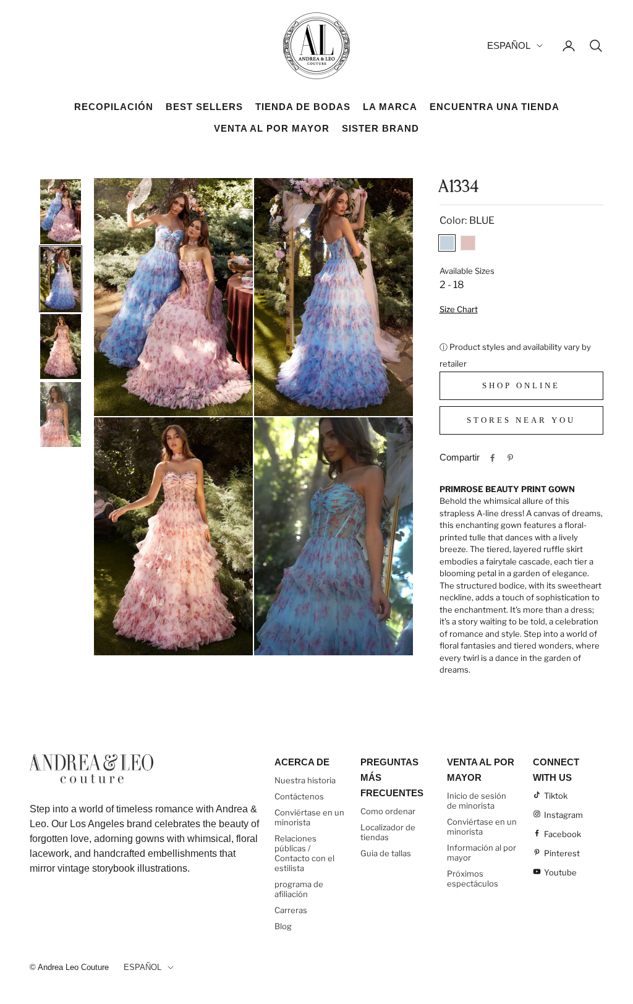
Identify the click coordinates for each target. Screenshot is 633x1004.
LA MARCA (390, 106)
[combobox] (522, 489)
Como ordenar (387, 811)
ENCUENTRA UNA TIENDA (494, 106)
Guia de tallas (385, 853)
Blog (283, 926)
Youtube (560, 872)
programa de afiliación (298, 889)
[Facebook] (492, 457)
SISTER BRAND (380, 128)
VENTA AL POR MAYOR (271, 128)
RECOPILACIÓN (113, 106)
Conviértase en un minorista (309, 817)
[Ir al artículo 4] (60, 414)
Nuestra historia (305, 780)
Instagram (563, 815)
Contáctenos (299, 796)
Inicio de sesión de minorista (476, 800)
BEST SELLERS (204, 106)
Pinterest (562, 853)
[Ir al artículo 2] (60, 278)
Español (508, 45)
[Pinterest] (510, 457)
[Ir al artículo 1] (60, 211)
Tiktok (555, 796)
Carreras (290, 910)
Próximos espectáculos (472, 878)
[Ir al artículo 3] (60, 346)
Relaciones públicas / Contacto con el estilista (304, 853)
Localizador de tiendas (387, 832)
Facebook (562, 834)
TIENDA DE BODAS (302, 106)
